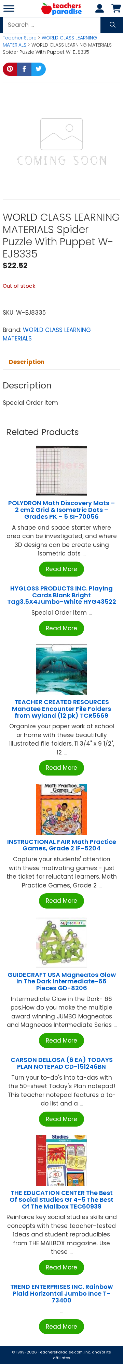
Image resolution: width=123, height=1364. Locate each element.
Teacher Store (20, 37)
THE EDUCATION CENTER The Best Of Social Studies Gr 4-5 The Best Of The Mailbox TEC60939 (61, 1199)
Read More (61, 569)
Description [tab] (26, 362)
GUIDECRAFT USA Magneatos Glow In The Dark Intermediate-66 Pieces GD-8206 (62, 981)
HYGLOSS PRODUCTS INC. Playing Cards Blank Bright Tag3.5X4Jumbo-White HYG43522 (61, 595)
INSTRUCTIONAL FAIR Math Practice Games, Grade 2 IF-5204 (61, 845)
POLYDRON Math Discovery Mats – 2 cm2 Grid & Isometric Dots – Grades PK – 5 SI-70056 (61, 510)
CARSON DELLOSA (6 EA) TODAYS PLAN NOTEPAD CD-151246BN (62, 1063)
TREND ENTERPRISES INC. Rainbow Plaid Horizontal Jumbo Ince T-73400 (61, 1293)
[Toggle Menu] (8, 8)
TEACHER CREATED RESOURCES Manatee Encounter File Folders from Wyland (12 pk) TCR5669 (61, 709)
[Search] (112, 25)
